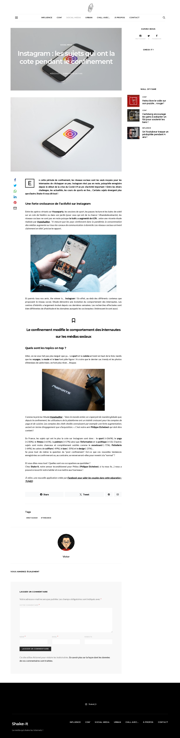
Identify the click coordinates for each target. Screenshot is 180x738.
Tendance (46, 518)
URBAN (88, 17)
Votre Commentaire (29, 605)
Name (22, 637)
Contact (134, 17)
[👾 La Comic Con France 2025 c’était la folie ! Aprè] (36, 695)
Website (88, 637)
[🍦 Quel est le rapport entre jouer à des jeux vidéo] (159, 695)
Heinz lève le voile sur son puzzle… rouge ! (154, 102)
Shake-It (20, 723)
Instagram (33, 518)
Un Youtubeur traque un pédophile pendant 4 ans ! (155, 134)
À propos (120, 17)
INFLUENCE (46, 17)
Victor (66, 556)
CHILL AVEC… (103, 17)
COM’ (59, 17)
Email (54, 637)
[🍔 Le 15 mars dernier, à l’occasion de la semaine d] (98, 695)
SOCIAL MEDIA (73, 17)
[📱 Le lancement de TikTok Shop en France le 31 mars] (83, 695)
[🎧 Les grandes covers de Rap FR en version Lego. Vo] (129, 695)
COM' (144, 97)
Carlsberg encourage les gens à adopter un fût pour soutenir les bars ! (154, 118)
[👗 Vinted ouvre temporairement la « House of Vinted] (113, 695)
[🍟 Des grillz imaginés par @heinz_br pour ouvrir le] (67, 695)
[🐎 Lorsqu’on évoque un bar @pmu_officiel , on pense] (144, 695)
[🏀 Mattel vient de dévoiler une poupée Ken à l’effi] (21, 695)
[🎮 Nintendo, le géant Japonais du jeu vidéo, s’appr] (52, 695)
